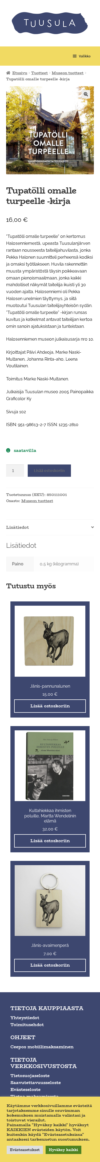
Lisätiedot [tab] (17, 527)
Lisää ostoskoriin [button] (50, 706)
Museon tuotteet (67, 73)
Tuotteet (39, 73)
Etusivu (19, 73)
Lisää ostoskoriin (49, 470)
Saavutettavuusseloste (35, 1082)
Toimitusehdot (27, 1024)
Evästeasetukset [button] (25, 1149)
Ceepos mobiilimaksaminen (42, 1046)
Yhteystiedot (24, 1017)
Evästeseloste (25, 1089)
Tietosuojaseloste (30, 1075)
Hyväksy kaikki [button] (63, 1149)
